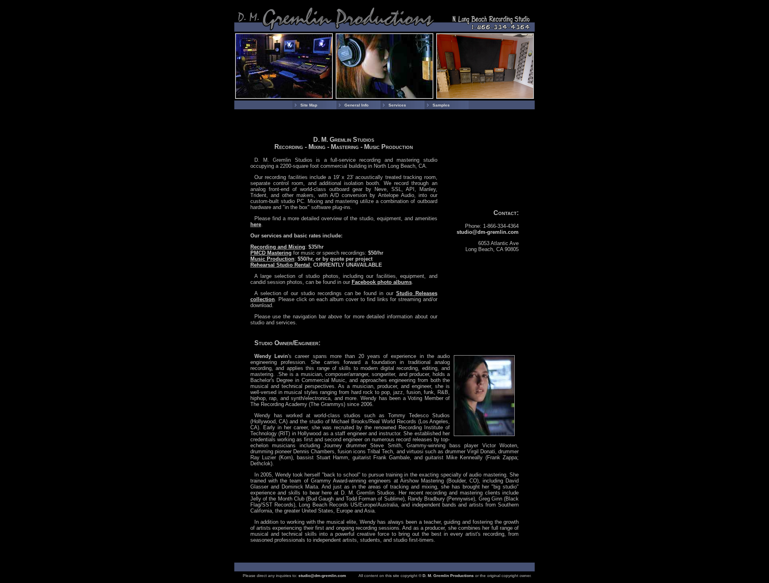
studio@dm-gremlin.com (488, 232)
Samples (441, 105)
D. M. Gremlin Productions (448, 575)
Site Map (308, 105)
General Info (356, 105)
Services (397, 105)
